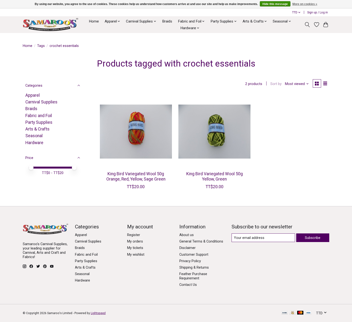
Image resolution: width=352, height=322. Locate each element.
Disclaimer (187, 248)
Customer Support (193, 254)
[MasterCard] (300, 313)
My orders (135, 241)
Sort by (276, 84)
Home (94, 21)
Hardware (34, 142)
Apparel (32, 95)
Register (133, 235)
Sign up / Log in (317, 12)
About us (186, 235)
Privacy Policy (190, 261)
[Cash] (292, 313)
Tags (41, 46)
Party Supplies (38, 122)
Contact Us (188, 284)
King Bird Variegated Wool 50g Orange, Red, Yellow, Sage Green (135, 176)
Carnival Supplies (41, 102)
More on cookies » (304, 4)
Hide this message (275, 4)
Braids (167, 21)
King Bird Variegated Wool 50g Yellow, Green (214, 176)
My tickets (135, 248)
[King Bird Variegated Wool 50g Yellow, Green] (214, 132)
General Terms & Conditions (201, 241)
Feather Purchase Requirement (193, 276)
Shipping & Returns (194, 267)
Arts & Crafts (37, 129)
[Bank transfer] (285, 313)
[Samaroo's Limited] (50, 24)
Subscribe (312, 238)
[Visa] (308, 313)
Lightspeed (98, 313)
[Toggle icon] (307, 24)
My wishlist (135, 254)
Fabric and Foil (38, 115)
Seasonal (34, 135)
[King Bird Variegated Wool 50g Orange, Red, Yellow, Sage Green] (136, 132)
